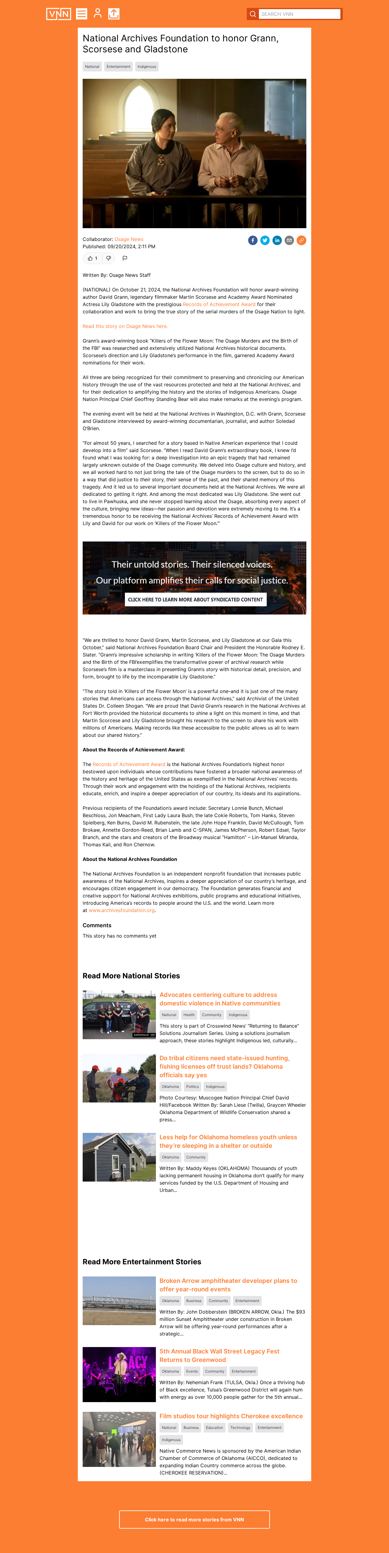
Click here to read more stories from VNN (194, 1519)
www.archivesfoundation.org (122, 910)
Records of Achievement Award (219, 304)
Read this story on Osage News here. (125, 326)
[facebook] (253, 240)
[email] (289, 240)
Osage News (129, 239)
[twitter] (265, 240)
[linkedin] (277, 240)
